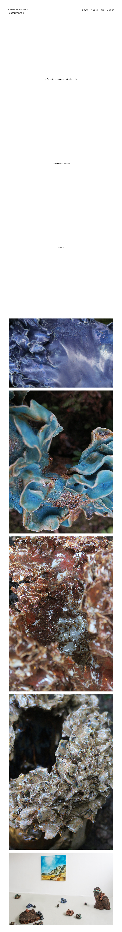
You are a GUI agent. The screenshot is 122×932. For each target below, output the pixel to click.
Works (94, 10)
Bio (103, 10)
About (111, 10)
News (85, 10)
